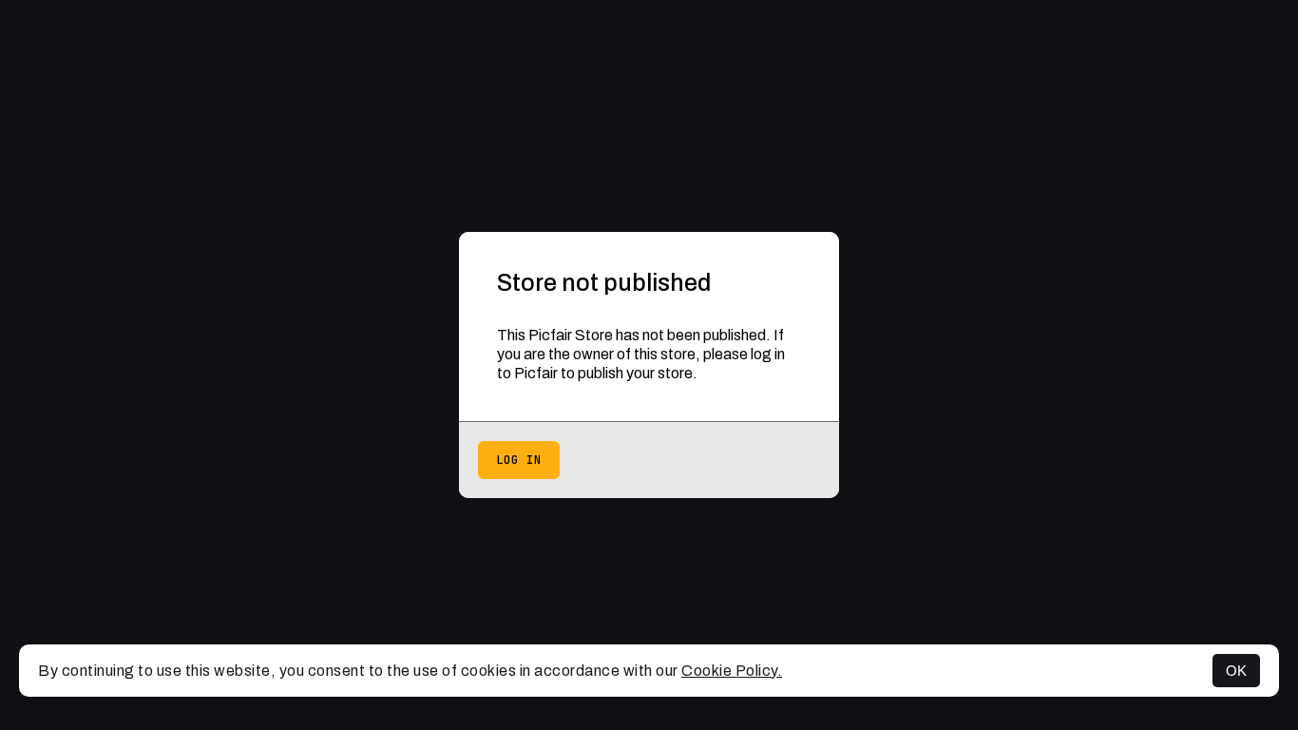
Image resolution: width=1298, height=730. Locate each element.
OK (1236, 671)
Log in (519, 460)
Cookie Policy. (731, 671)
